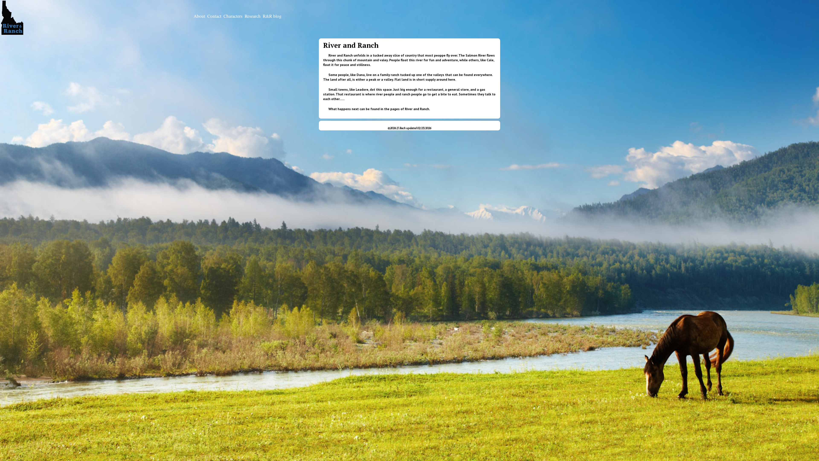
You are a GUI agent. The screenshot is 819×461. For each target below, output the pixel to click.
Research (253, 16)
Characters (233, 16)
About (199, 16)
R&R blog (272, 16)
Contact (214, 16)
